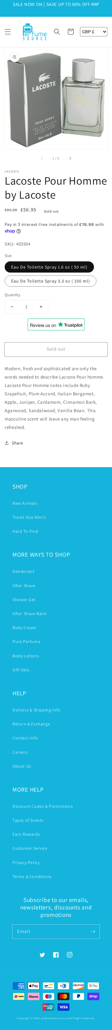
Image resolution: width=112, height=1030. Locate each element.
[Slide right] (70, 158)
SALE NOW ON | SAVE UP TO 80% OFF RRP (56, 4)
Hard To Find (25, 531)
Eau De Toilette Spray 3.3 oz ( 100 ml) (50, 281)
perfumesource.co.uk (55, 1018)
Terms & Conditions (32, 876)
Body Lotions (25, 656)
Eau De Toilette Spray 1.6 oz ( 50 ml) (49, 267)
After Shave (23, 585)
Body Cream (24, 627)
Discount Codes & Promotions (42, 806)
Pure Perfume (26, 641)
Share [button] (17, 443)
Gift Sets (20, 670)
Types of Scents (28, 820)
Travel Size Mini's (29, 517)
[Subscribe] (93, 931)
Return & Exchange (31, 724)
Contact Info (25, 738)
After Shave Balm (29, 613)
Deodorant (23, 571)
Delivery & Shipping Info (36, 710)
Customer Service (30, 848)
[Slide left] (42, 158)
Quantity (12, 294)
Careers (20, 752)
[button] (8, 32)
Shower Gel (23, 599)
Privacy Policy (26, 862)
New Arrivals (24, 503)
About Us (21, 766)
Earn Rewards (26, 834)
